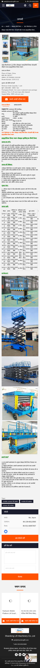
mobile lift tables (26, 501)
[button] (6, 62)
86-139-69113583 (32, 1)
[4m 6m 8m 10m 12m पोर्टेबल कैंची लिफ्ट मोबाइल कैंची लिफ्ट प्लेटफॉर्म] (29, 601)
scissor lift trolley (8, 505)
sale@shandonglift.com (11, 1)
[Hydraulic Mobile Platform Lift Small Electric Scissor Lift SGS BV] (11, 601)
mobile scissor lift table (10, 501)
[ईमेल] (5, 531)
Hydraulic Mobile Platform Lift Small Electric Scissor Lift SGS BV (9, 612)
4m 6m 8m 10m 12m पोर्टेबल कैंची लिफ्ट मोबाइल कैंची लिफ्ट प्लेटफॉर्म (29, 612)
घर (2, 26)
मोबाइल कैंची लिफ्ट (16, 26)
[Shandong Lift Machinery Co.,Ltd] (10, 5)
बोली (36, 5)
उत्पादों (7, 26)
